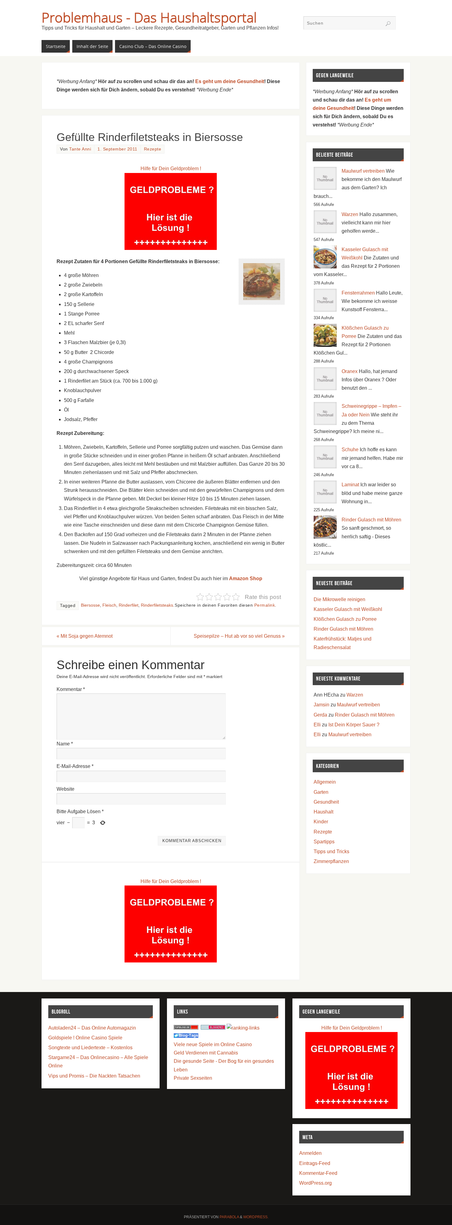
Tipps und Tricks (331, 851)
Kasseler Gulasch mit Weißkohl (348, 609)
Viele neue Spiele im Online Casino (213, 1044)
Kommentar (71, 689)
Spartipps (324, 841)
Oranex (350, 371)
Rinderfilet (128, 605)
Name (65, 743)
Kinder (321, 821)
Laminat (350, 484)
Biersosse (90, 605)
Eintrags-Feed (314, 1163)
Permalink (264, 605)
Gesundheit (326, 802)
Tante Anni (80, 149)
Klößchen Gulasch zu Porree (345, 619)
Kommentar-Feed (318, 1173)
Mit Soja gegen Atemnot (85, 636)
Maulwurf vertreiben (363, 171)
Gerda (320, 714)
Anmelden (310, 1153)
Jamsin (321, 704)
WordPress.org (315, 1183)
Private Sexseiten (193, 1078)
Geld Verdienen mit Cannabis (206, 1052)
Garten (321, 792)
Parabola (229, 1217)
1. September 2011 (117, 149)
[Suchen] (388, 24)
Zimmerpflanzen (331, 861)
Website (65, 789)
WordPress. (255, 1217)
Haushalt (323, 811)
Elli (317, 724)
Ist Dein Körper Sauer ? (353, 724)
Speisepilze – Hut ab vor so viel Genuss (239, 636)
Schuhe (350, 449)
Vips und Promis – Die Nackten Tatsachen (94, 1075)
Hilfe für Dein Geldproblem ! (171, 168)
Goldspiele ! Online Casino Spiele (85, 1037)
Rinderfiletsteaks (157, 605)
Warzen (350, 214)
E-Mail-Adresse (75, 766)
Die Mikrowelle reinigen (339, 599)
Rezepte (152, 149)
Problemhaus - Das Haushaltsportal (149, 17)
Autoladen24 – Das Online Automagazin (92, 1027)
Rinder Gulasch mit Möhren (371, 519)
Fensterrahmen (358, 292)
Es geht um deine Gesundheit (229, 81)
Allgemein (325, 782)
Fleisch (109, 605)
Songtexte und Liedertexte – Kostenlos (90, 1047)
